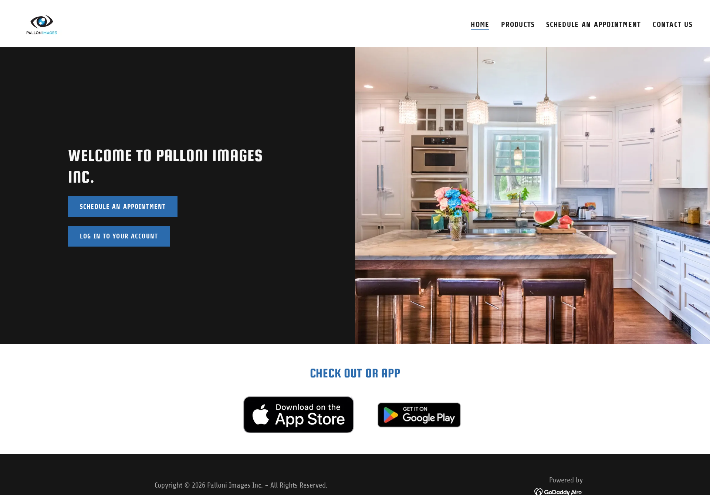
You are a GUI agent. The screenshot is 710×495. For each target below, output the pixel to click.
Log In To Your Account (119, 236)
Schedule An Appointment (123, 206)
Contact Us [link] (672, 24)
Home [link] (480, 24)
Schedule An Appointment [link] (593, 24)
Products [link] (517, 24)
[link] (42, 23)
